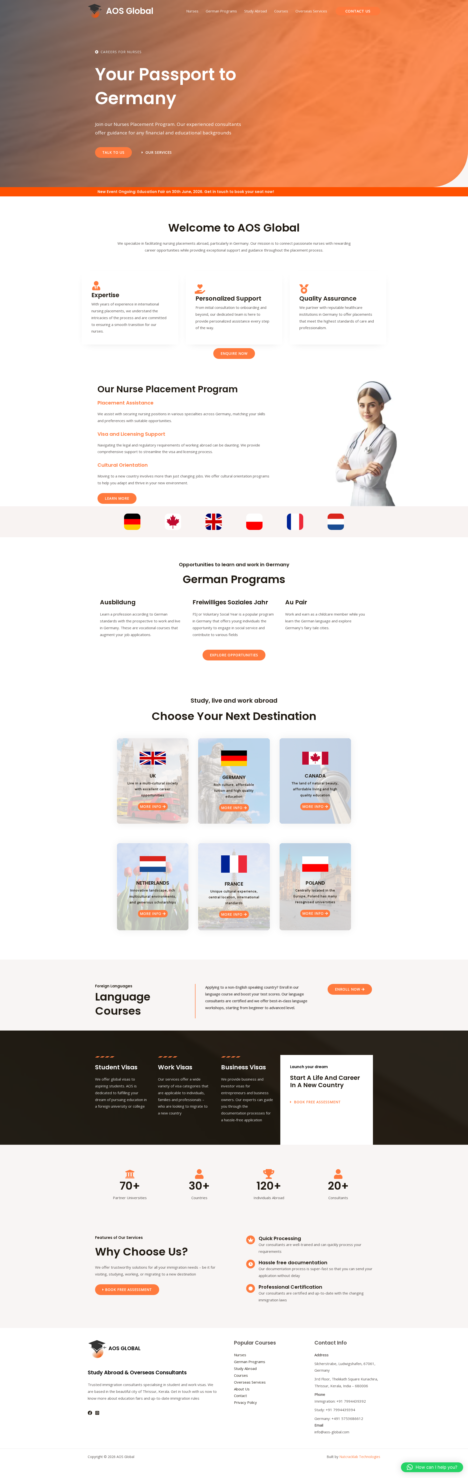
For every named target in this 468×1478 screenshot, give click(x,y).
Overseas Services (311, 11)
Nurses (192, 11)
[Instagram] (97, 1413)
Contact (240, 1395)
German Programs (221, 11)
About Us (242, 1389)
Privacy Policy (245, 1402)
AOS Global (129, 11)
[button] (358, 11)
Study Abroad (255, 11)
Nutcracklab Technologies (359, 1456)
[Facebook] (90, 1413)
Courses (281, 11)
